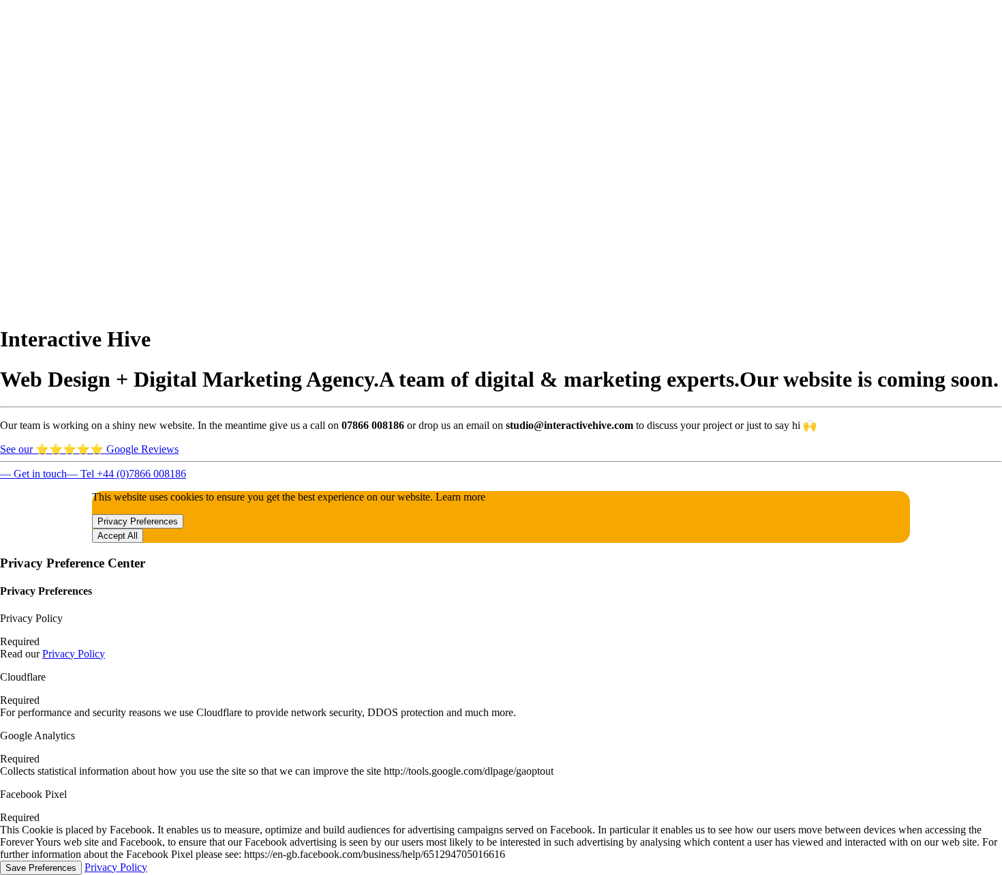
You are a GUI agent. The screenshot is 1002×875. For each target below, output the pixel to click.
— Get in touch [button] (33, 473)
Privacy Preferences (137, 521)
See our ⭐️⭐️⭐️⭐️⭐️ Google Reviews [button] (89, 449)
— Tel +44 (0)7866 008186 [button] (126, 473)
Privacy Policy (73, 653)
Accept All (117, 536)
